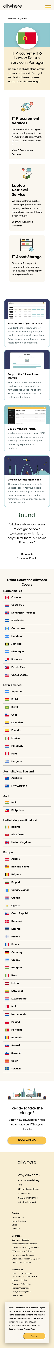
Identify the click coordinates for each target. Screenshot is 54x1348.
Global (14, 1224)
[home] (13, 6)
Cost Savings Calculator (22, 1273)
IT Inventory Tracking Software (25, 1247)
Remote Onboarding (20, 1288)
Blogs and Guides (19, 1280)
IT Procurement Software (23, 1251)
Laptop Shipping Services (23, 1255)
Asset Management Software (24, 1243)
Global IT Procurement (21, 1262)
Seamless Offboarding (21, 1284)
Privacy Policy (29, 1329)
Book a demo (27, 1140)
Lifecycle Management (21, 1291)
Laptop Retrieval (19, 1221)
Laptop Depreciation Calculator (25, 1276)
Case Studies (17, 1295)
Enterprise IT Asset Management (26, 1258)
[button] (47, 6)
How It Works (18, 1217)
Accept (34, 1336)
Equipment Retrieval (20, 1240)
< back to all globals (17, 19)
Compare (16, 1228)
